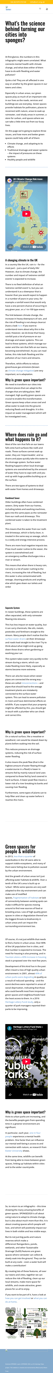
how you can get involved (18, 1298)
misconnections (29, 683)
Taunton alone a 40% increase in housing (25, 957)
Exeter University (13, 1150)
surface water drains (15, 638)
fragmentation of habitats (26, 897)
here (20, 325)
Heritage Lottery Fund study (19, 1002)
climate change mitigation (21, 370)
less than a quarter (23, 856)
